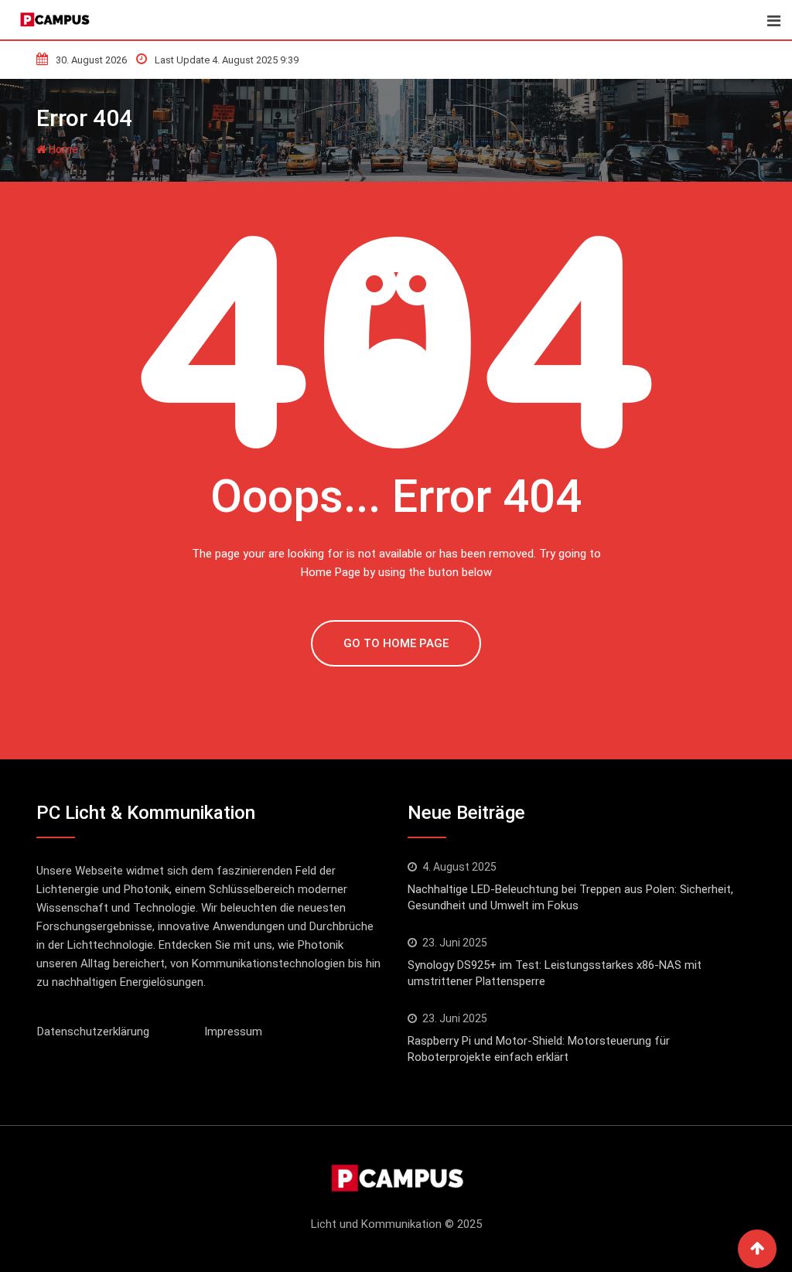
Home (62, 149)
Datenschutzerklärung (93, 1031)
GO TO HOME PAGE (396, 643)
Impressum (233, 1031)
